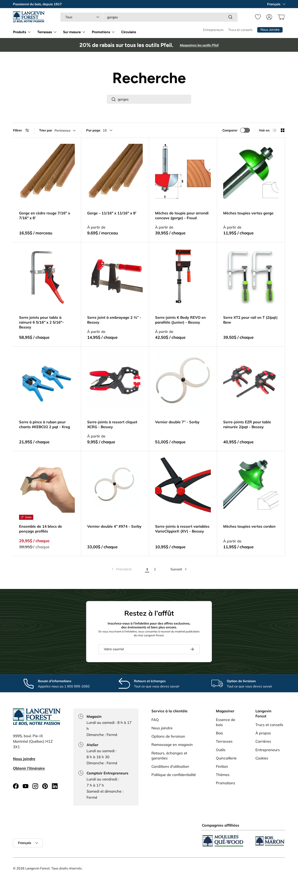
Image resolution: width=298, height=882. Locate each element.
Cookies (261, 758)
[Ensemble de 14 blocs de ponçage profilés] (47, 485)
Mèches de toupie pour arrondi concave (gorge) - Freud (182, 215)
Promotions (101, 32)
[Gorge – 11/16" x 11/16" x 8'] (115, 171)
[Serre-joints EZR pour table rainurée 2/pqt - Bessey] (251, 380)
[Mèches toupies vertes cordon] (251, 485)
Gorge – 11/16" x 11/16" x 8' (111, 213)
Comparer (229, 130)
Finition (222, 766)
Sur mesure (72, 32)
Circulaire (128, 32)
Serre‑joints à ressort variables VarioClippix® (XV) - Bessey (182, 529)
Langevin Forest (37, 868)
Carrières (263, 741)
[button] (280, 17)
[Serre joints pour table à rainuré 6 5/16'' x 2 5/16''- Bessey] (47, 276)
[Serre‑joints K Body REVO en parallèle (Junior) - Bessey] (183, 276)
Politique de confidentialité (173, 775)
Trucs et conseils (240, 30)
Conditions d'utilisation (170, 766)
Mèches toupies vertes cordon (249, 526)
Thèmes (222, 775)
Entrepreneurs (213, 30)
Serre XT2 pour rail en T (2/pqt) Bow (250, 320)
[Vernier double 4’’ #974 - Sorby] (115, 485)
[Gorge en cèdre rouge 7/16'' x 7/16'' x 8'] (47, 171)
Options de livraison (168, 736)
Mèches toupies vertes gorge (248, 213)
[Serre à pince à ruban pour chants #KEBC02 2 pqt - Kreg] (47, 380)
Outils (220, 750)
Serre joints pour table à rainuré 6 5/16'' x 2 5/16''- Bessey (41, 322)
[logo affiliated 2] (269, 840)
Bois (219, 733)
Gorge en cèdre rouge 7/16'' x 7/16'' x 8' (44, 215)
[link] (121, 569)
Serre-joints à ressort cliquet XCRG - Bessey (112, 424)
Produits (19, 32)
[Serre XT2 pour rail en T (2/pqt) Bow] (251, 276)
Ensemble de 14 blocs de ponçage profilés (40, 529)
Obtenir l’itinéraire (29, 768)
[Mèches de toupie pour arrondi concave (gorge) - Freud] (183, 171)
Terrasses (44, 32)
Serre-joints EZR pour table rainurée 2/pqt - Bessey (247, 424)
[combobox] (149, 17)
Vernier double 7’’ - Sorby (177, 422)
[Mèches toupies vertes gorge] (251, 171)
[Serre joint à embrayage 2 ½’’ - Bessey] (115, 276)
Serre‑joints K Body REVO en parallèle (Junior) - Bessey (180, 320)
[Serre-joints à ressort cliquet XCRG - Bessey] (115, 380)
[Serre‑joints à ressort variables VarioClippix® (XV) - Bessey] (183, 485)
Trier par (45, 130)
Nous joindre (24, 758)
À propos (263, 733)
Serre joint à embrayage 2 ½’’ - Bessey (114, 320)
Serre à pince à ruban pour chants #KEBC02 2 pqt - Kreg (44, 424)
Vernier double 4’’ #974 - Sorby (114, 526)
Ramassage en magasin (172, 744)
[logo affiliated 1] (223, 840)
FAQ (155, 719)
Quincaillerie (226, 758)
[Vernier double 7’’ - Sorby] (183, 380)
